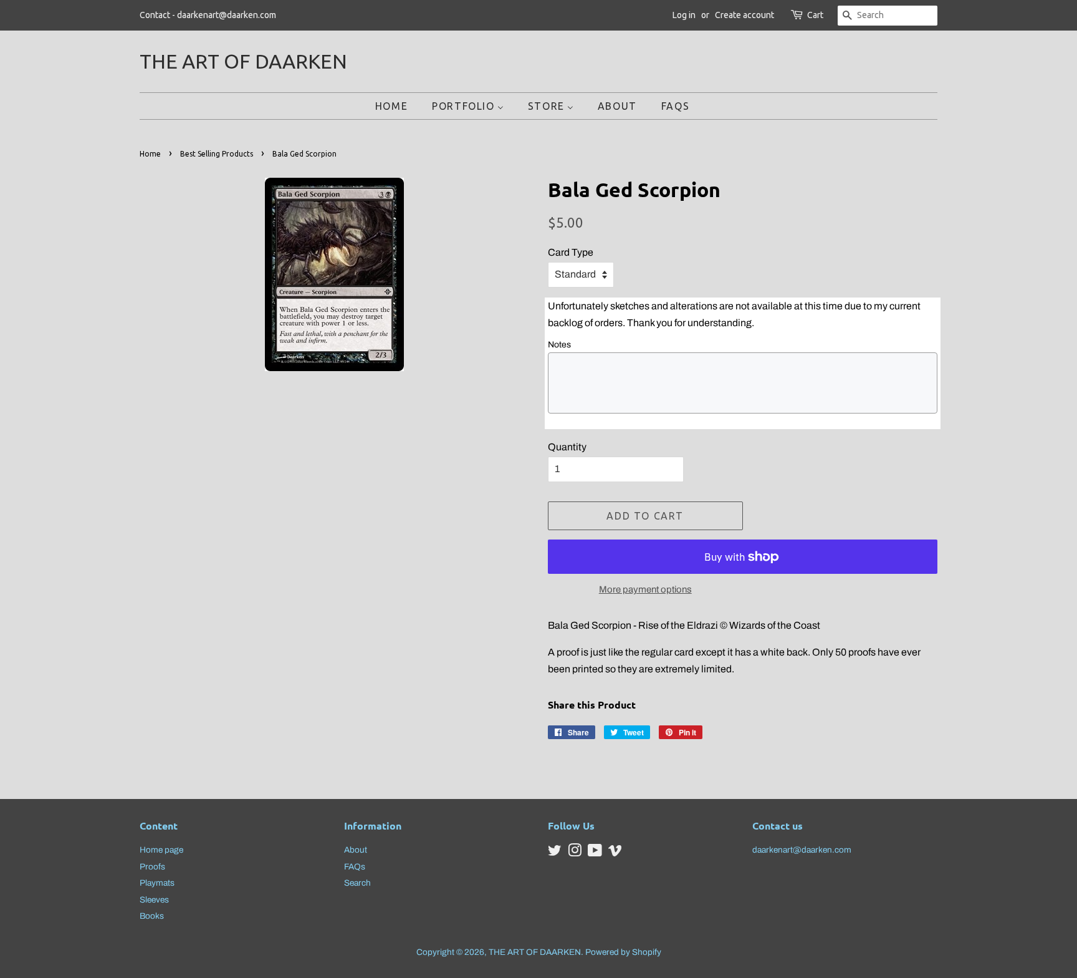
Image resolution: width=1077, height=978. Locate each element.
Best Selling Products (216, 154)
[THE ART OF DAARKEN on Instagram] (575, 853)
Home (150, 154)
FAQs (354, 866)
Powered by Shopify (623, 952)
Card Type (570, 252)
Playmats (157, 883)
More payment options (645, 589)
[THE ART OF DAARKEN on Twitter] (555, 853)
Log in (684, 15)
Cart (815, 15)
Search (357, 883)
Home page (161, 850)
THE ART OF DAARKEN (243, 61)
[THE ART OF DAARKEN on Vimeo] (615, 853)
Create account (744, 15)
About (355, 850)
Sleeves (154, 899)
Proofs (152, 866)
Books (152, 916)
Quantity (567, 447)
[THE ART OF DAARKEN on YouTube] (595, 853)
